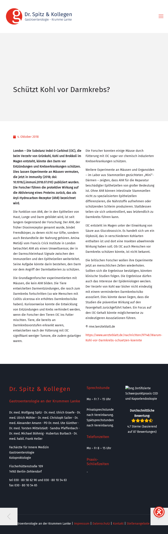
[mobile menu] (161, 16)
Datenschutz (101, 523)
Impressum (81, 523)
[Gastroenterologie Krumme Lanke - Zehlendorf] (38, 16)
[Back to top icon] (147, 525)
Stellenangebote (138, 523)
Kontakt (118, 523)
